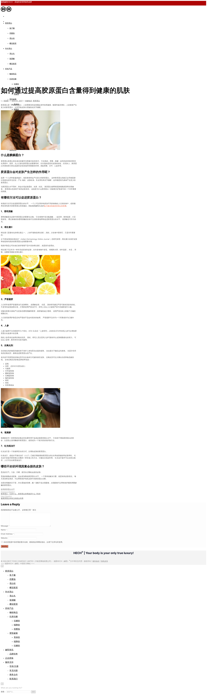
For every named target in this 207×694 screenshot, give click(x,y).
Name (4, 530)
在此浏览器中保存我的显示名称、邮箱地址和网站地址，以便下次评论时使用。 (34, 542)
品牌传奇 (13, 654)
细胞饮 (16, 109)
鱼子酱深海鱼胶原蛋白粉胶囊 (55, 206)
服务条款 (96, 561)
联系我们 (13, 678)
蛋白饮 (12, 38)
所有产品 (8, 69)
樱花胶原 (12, 43)
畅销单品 (12, 74)
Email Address (7, 534)
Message (5, 526)
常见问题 (13, 670)
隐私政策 (104, 561)
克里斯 (6, 101)
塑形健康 (12, 99)
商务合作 (13, 674)
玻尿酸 (12, 59)
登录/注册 (13, 666)
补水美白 (8, 48)
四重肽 (12, 33)
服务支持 (9, 662)
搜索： (3, 692)
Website (4, 538)
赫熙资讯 (9, 649)
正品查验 (9, 658)
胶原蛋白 (8, 23)
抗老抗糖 (12, 79)
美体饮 (17, 637)
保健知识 (28, 101)
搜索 (33, 692)
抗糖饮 (16, 84)
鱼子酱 (12, 28)
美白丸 (12, 53)
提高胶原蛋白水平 (8, 489)
